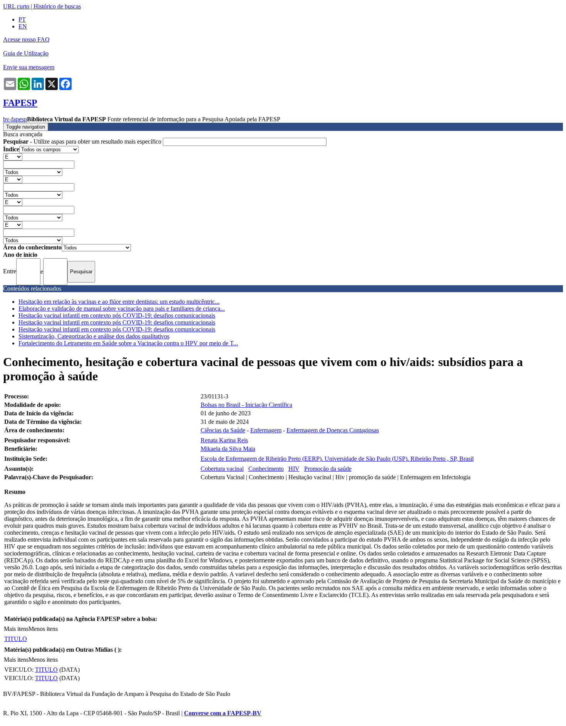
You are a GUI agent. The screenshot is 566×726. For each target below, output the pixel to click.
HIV (294, 468)
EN (22, 26)
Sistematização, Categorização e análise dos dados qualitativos (93, 336)
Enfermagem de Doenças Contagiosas (332, 430)
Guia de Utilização (26, 53)
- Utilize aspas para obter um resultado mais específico (83, 141)
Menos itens (43, 629)
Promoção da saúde (328, 468)
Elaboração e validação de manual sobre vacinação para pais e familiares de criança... (121, 308)
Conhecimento (266, 468)
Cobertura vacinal (222, 468)
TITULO (15, 639)
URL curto (16, 6)
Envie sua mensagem (28, 67)
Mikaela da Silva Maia (228, 448)
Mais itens (16, 629)
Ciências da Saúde (223, 430)
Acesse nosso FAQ (26, 39)
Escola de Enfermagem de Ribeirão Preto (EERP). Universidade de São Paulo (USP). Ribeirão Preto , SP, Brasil (337, 458)
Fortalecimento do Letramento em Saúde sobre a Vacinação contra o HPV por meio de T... (128, 343)
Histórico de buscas (57, 6)
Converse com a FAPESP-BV (222, 713)
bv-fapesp (15, 119)
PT (22, 19)
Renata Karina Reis (224, 440)
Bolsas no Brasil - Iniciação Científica (246, 404)
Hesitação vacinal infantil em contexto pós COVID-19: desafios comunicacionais (116, 315)
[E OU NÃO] (12, 156)
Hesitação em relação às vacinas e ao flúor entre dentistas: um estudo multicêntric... (118, 301)
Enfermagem (265, 430)
